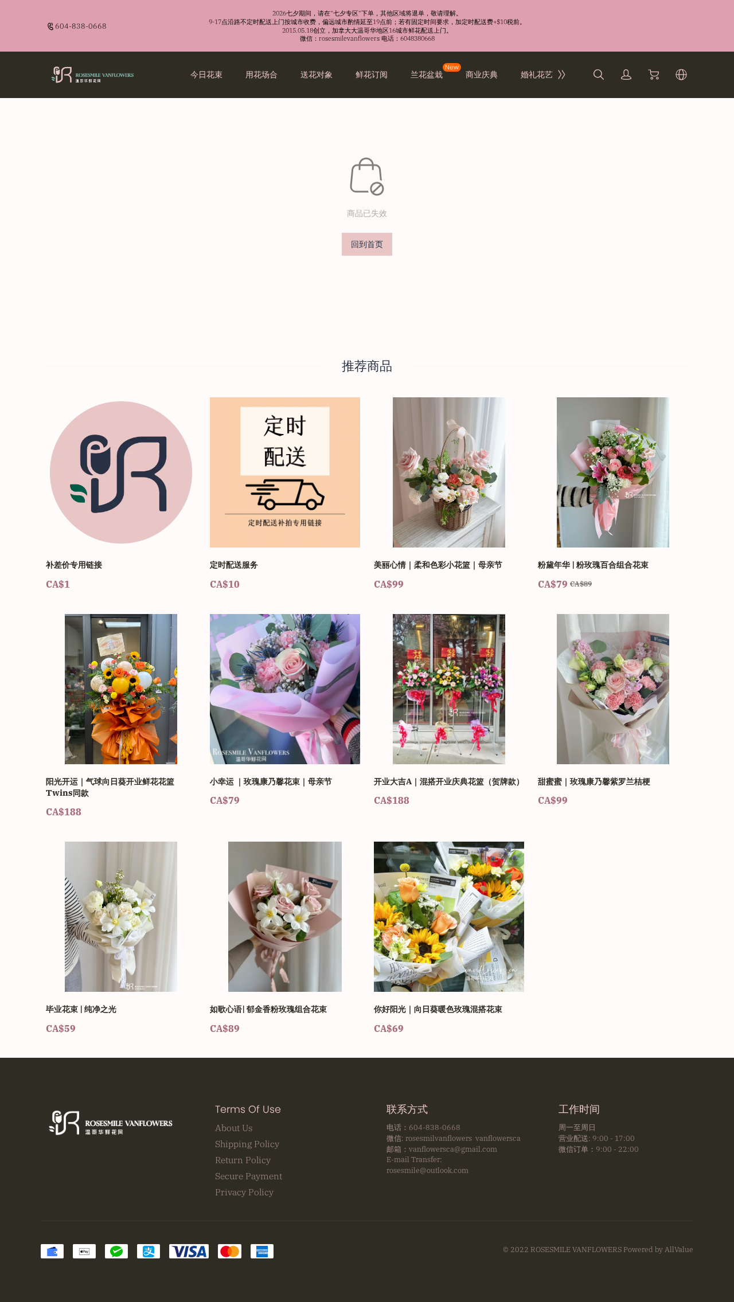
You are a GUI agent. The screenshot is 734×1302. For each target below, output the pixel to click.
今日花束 (206, 74)
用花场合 (261, 74)
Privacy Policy (244, 1192)
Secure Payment (248, 1176)
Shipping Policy (247, 1143)
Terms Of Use (248, 1109)
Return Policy (243, 1160)
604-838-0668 (81, 25)
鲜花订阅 (372, 74)
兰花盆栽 (427, 74)
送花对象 (316, 74)
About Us (234, 1127)
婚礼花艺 (537, 74)
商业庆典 (482, 74)
